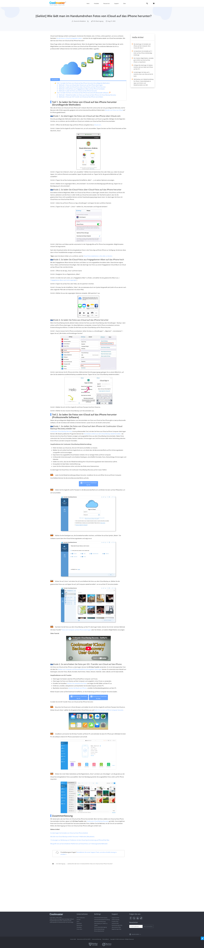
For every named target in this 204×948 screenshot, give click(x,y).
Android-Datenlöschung (100, 921)
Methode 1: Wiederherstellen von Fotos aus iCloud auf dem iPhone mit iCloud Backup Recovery (87, 95)
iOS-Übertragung (98, 21)
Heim (88, 3)
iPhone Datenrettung (99, 929)
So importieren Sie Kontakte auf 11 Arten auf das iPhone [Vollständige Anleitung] (143, 53)
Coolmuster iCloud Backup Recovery (61, 431)
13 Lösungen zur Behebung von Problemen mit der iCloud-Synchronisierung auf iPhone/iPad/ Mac (79, 840)
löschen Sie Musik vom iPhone (78, 688)
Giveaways (79, 927)
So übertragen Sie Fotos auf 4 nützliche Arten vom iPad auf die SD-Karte (143, 74)
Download (79, 923)
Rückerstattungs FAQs (117, 925)
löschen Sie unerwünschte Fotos (77, 683)
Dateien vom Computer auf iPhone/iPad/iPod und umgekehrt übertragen (80, 669)
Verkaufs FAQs (115, 923)
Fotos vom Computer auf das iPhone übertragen (76, 630)
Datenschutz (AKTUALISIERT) (84, 939)
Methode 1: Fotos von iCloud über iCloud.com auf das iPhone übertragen (81, 85)
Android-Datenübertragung (100, 917)
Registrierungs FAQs (116, 929)
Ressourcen (79, 925)
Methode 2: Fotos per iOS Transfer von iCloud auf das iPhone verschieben (81, 97)
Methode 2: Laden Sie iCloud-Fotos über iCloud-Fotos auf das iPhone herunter (82, 87)
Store (78, 921)
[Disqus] (89, 891)
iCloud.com (97, 125)
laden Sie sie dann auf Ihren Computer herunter (109, 710)
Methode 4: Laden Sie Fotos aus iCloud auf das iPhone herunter (78, 91)
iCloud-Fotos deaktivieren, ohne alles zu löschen (97, 256)
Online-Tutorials (115, 919)
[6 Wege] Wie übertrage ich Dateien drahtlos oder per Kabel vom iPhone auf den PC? (143, 67)
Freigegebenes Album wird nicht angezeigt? (63, 280)
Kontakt (78, 919)
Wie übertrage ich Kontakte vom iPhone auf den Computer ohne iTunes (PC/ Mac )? (142, 46)
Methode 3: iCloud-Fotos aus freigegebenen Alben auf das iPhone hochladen (82, 89)
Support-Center (115, 917)
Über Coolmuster (81, 917)
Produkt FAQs (115, 921)
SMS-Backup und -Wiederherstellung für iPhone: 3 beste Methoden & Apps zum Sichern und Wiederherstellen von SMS (143, 82)
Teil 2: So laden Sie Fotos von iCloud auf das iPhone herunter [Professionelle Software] (82, 93)
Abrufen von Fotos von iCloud (114, 110)
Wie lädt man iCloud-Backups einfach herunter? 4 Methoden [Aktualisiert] (72, 836)
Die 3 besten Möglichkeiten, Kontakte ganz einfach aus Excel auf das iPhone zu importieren (143, 60)
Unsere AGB (73, 939)
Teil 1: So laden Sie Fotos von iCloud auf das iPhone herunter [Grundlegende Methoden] (83, 83)
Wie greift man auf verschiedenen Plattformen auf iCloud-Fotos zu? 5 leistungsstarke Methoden (79, 844)
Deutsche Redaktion (80, 21)
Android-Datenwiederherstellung (102, 919)
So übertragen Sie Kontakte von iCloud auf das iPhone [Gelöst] (69, 833)
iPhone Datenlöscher (99, 931)
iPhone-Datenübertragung (100, 927)
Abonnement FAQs (116, 927)
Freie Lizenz (79, 929)
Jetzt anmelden (148, 926)
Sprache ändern (135, 934)
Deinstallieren (105, 939)
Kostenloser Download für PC (90, 484)
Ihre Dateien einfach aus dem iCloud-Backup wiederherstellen (102, 434)
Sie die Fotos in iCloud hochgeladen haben (69, 38)
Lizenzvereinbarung (96, 939)
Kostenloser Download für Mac (100, 697)
